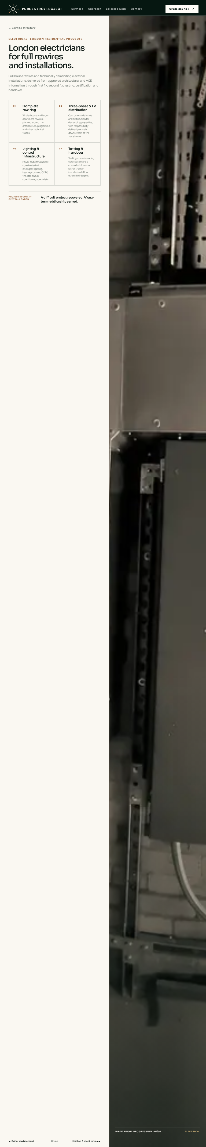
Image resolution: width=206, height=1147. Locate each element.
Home (54, 1141)
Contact (136, 8)
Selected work (116, 8)
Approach (94, 8)
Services (77, 8)
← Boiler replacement (21, 1141)
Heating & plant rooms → (86, 1141)
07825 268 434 (182, 8)
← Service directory (22, 28)
